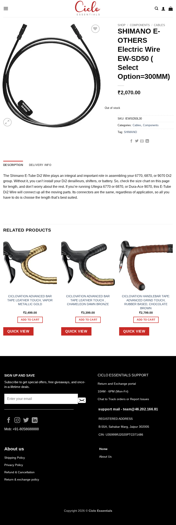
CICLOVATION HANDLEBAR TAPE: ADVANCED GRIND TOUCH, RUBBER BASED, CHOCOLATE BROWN (146, 302)
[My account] (163, 8)
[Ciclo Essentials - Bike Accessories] (88, 8)
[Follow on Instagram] (17, 420)
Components (140, 25)
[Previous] (3, 290)
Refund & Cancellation (19, 472)
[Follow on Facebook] (9, 420)
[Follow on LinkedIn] (35, 420)
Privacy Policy (13, 465)
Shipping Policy (14, 457)
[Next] (172, 290)
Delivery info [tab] (40, 165)
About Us (105, 456)
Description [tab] (13, 165)
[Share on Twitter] (136, 141)
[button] (5, 8)
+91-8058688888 (26, 429)
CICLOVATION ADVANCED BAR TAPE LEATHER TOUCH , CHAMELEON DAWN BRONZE (88, 300)
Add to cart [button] (30, 319)
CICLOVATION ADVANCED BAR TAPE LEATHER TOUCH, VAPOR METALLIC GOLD (30, 300)
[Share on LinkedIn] (147, 141)
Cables (159, 25)
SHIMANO (130, 132)
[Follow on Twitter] (26, 420)
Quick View (18, 331)
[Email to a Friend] (142, 141)
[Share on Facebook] (131, 141)
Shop (122, 25)
